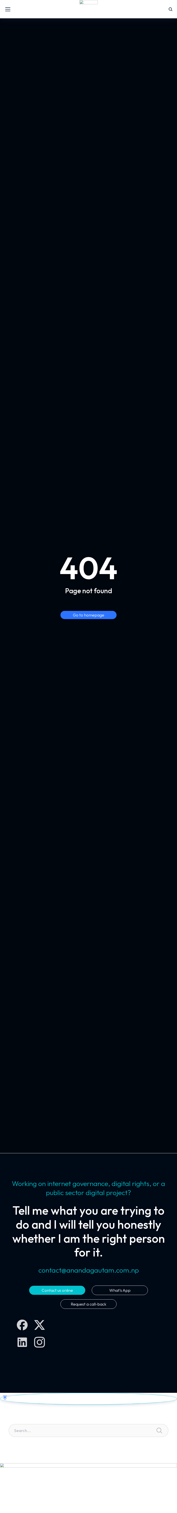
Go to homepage (88, 615)
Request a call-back (88, 1304)
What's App (120, 1290)
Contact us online (57, 1290)
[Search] (107, 1337)
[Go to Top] (88, 1399)
